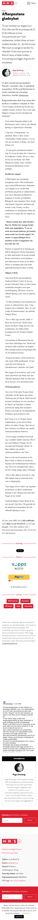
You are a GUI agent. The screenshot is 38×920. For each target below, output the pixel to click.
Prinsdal (9, 606)
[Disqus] (19, 673)
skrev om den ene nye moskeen (17, 82)
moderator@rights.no (9, 643)
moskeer (26, 601)
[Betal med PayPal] (19, 577)
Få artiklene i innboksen (15, 815)
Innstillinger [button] (26, 913)
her (32, 530)
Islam (4, 11)
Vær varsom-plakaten (17, 881)
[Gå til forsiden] (12, 841)
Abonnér (30, 820)
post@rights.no (12, 863)
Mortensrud (13, 601)
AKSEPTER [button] (19, 916)
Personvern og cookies (10, 853)
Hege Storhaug (18, 70)
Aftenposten (23, 95)
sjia (19, 606)
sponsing (29, 606)
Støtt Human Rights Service (12, 849)
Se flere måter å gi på (18, 586)
